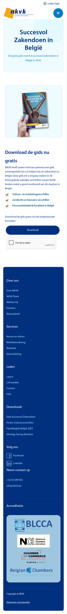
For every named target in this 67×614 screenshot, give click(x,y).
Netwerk (11, 348)
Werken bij (12, 302)
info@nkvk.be (14, 486)
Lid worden (13, 382)
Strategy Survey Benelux (20, 434)
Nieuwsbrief (13, 314)
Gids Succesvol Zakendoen (21, 417)
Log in (10, 377)
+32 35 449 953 (15, 480)
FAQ (9, 394)
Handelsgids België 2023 (20, 428)
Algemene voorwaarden (18, 602)
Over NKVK (12, 290)
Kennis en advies (16, 336)
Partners (11, 308)
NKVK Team (13, 296)
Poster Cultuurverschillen (20, 423)
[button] (58, 13)
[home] (20, 13)
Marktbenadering (16, 342)
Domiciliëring (14, 354)
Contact (11, 388)
